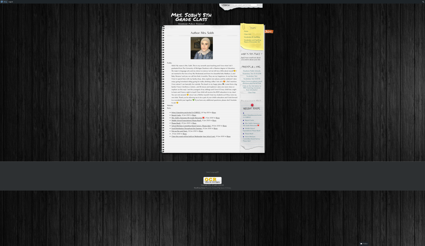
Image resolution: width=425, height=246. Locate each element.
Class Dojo (252, 92)
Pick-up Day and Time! (180, 131)
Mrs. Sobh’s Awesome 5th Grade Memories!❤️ (188, 118)
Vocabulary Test (251, 76)
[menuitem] (4, 2)
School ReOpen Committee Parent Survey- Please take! (191, 126)
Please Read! (176, 123)
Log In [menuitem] (11, 2)
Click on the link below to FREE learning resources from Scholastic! (252, 88)
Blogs (214, 112)
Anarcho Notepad (212, 188)
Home (246, 31)
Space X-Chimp (226, 188)
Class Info (247, 34)
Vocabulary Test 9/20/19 (251, 79)
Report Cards (176, 115)
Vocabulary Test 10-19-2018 (251, 74)
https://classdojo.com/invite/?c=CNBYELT (186, 112)
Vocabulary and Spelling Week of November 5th (252, 41)
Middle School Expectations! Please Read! (187, 120)
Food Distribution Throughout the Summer (187, 128)
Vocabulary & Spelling (252, 37)
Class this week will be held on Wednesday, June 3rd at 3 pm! (193, 136)
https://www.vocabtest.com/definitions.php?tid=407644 (251, 82)
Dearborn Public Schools (252, 71)
